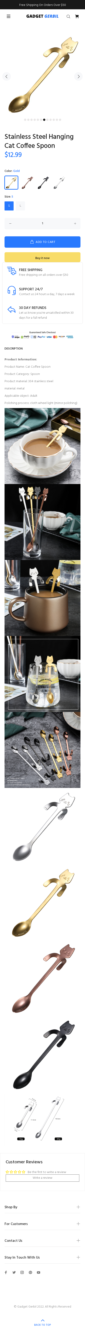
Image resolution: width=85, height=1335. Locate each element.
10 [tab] (54, 120)
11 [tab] (57, 120)
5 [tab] (38, 120)
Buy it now (42, 258)
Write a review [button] (42, 1178)
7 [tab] (44, 120)
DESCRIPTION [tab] (14, 348)
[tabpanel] (42, 73)
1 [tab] (25, 120)
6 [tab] (41, 120)
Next (78, 76)
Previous (6, 76)
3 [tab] (31, 120)
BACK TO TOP (42, 1325)
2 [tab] (28, 120)
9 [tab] (50, 120)
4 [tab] (35, 120)
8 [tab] (47, 120)
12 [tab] (60, 120)
